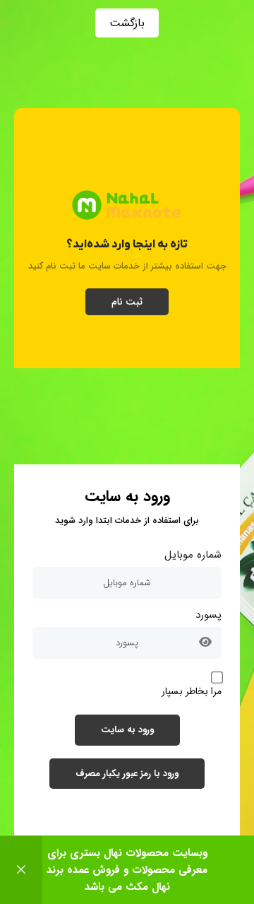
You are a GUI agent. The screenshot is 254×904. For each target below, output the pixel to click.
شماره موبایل (193, 554)
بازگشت (127, 23)
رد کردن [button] (21, 870)
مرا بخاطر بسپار (192, 691)
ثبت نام (127, 302)
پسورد (208, 614)
